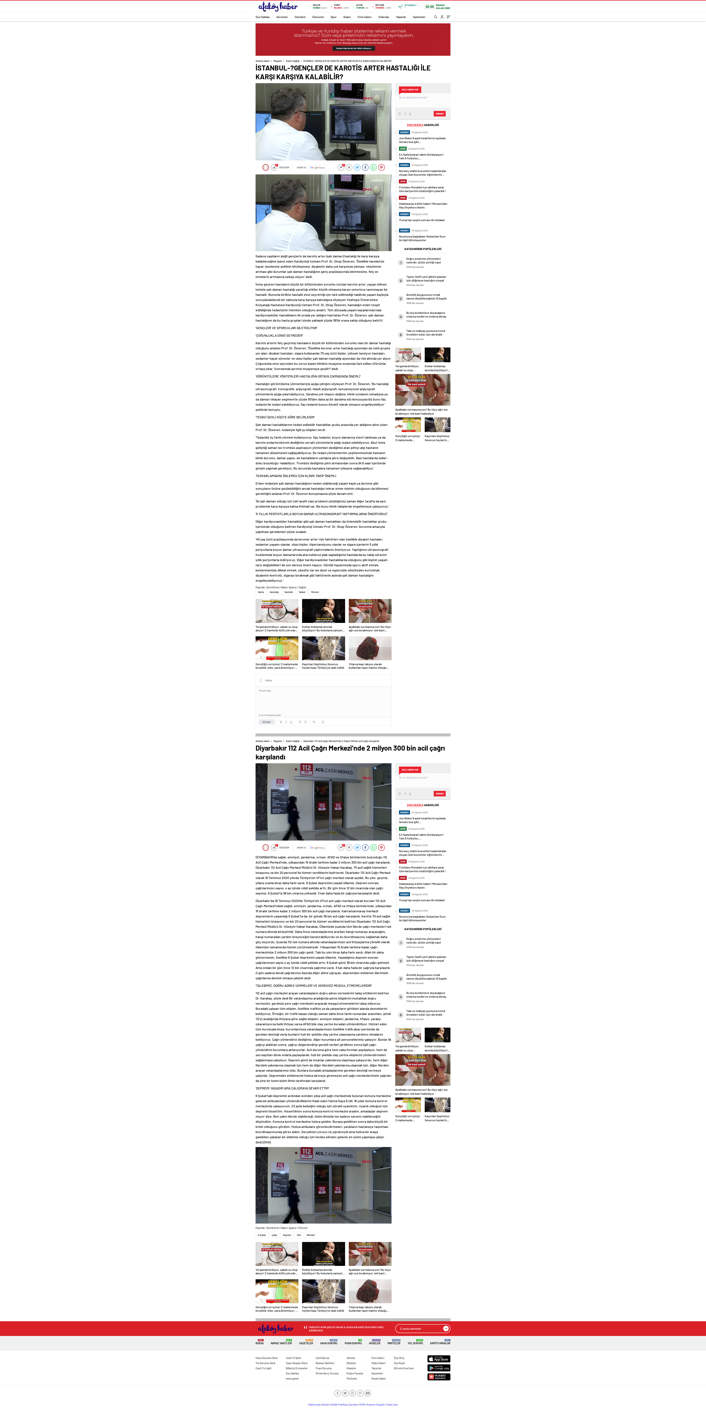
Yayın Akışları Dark (297, 1363)
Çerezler (353, 1404)
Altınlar (351, 1358)
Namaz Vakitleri (281, 1342)
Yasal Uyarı (392, 1404)
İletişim (325, 1404)
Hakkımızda (314, 1404)
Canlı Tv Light (264, 1368)
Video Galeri (378, 1363)
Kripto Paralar (440, 1342)
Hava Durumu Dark (267, 1358)
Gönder (266, 722)
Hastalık (288, 592)
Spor (334, 17)
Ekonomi (318, 17)
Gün (299, 1234)
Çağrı (274, 1234)
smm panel (292, 1378)
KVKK (362, 1404)
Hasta (261, 592)
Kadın (347, 17)
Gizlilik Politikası (339, 1404)
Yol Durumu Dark (265, 1363)
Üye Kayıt (399, 1363)
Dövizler (351, 1363)
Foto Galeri (365, 17)
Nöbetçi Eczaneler (297, 1368)
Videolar (383, 17)
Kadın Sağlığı (292, 60)
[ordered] (300, 722)
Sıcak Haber (378, 1378)
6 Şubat (262, 1234)
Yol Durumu (415, 1342)
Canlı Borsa (322, 1358)
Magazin (277, 60)
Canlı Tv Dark (293, 1358)
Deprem (287, 1234)
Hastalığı (274, 592)
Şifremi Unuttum (404, 1368)
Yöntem (315, 592)
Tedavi (302, 592)
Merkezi (311, 1234)
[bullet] (305, 722)
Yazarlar (401, 17)
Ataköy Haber (263, 60)
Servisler (282, 17)
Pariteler (394, 1342)
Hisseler (374, 1342)
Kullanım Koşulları (376, 1404)
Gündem (300, 17)
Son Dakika (263, 17)
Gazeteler (419, 17)
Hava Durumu (328, 1342)
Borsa (260, 1342)
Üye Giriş (399, 1358)
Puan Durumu (353, 1342)
